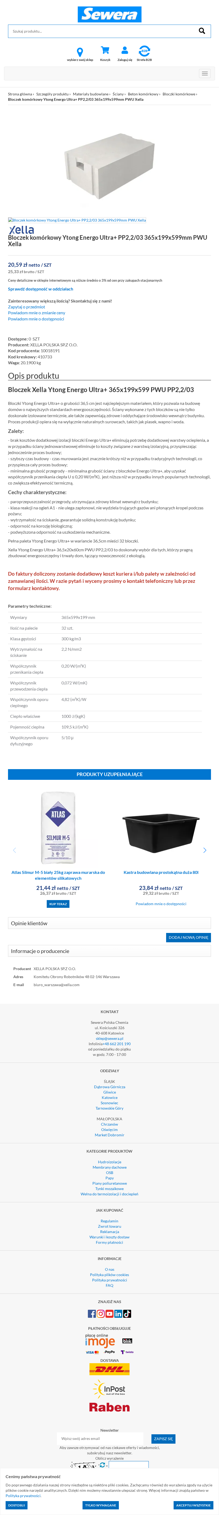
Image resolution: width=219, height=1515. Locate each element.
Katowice (110, 1097)
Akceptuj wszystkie (193, 1505)
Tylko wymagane (100, 1505)
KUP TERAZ (58, 904)
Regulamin (109, 1221)
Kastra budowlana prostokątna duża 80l (161, 872)
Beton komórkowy (143, 94)
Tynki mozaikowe (109, 1188)
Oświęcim (109, 1129)
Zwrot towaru (109, 1226)
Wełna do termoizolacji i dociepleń (109, 1194)
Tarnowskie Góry (109, 1108)
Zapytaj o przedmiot (26, 306)
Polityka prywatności (109, 1280)
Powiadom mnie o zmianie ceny (36, 312)
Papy (109, 1178)
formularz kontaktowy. (34, 588)
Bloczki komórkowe (179, 94)
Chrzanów (109, 1124)
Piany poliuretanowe (109, 1183)
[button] (204, 850)
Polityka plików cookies (109, 1274)
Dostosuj (16, 1505)
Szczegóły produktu (52, 94)
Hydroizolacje (109, 1162)
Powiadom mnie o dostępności (36, 318)
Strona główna (20, 94)
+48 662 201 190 (117, 1043)
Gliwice (109, 1092)
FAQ (109, 1285)
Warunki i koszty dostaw (109, 1237)
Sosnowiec (109, 1103)
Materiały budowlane (90, 94)
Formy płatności (109, 1242)
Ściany (118, 94)
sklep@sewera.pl (109, 1038)
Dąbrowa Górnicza (109, 1086)
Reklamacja (109, 1231)
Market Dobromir (109, 1135)
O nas (109, 1269)
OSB (109, 1172)
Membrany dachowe (110, 1167)
